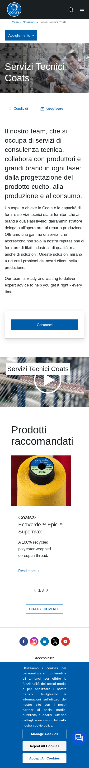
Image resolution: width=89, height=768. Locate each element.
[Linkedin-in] (44, 641)
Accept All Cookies (44, 758)
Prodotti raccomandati (42, 435)
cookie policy (42, 725)
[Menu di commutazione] (82, 10)
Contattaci (44, 325)
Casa (15, 22)
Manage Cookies (44, 734)
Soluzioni (29, 22)
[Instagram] (34, 641)
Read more (27, 571)
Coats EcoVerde (44, 609)
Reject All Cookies (44, 746)
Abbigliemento (19, 35)
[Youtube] (65, 641)
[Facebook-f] (23, 641)
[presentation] (35, 589)
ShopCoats (54, 109)
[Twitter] (55, 641)
